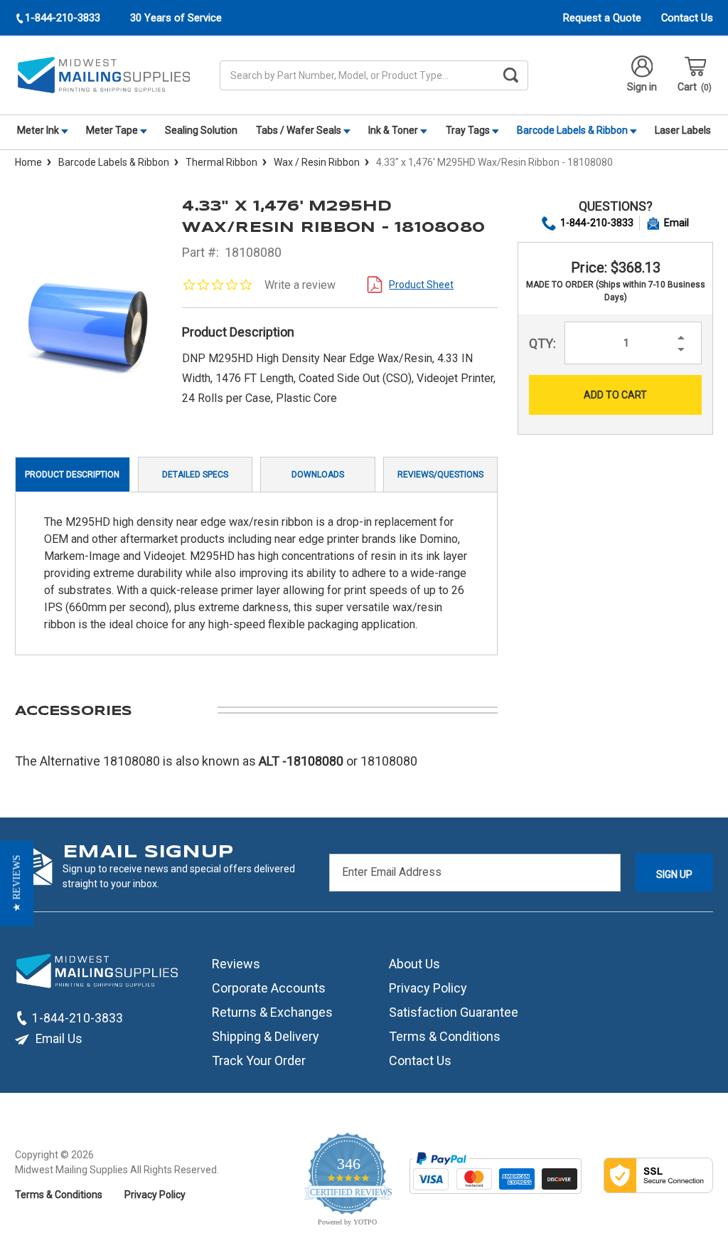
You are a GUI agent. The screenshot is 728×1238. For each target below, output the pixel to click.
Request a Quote (602, 17)
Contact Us (687, 17)
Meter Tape (113, 130)
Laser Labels (683, 130)
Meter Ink (39, 130)
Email (676, 222)
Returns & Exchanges (272, 1012)
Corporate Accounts (269, 987)
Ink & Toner (394, 130)
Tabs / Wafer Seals (299, 130)
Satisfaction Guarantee (453, 1012)
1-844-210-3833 (596, 222)
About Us (414, 963)
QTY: (542, 343)
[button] (16, 883)
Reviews (236, 963)
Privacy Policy (428, 987)
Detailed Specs (195, 475)
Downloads (317, 475)
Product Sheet (421, 284)
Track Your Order (259, 1060)
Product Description (72, 475)
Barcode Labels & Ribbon (573, 130)
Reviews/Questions (440, 475)
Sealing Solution (201, 130)
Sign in (642, 86)
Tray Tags (469, 130)
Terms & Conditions (444, 1036)
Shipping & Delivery (265, 1036)
